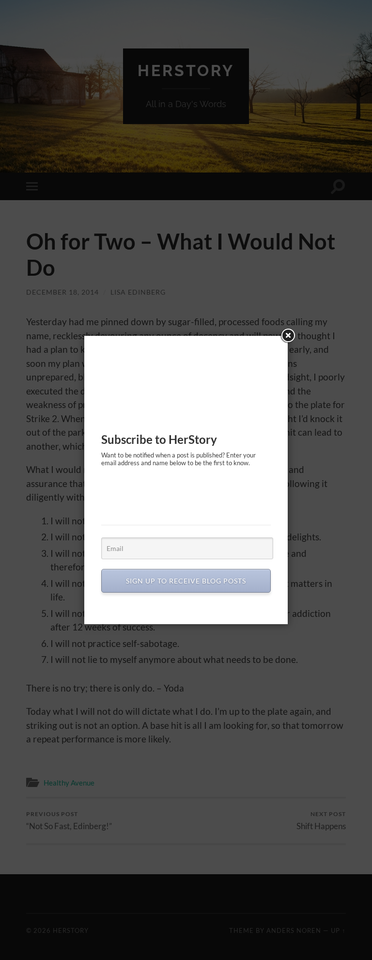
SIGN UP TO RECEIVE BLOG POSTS (186, 581)
